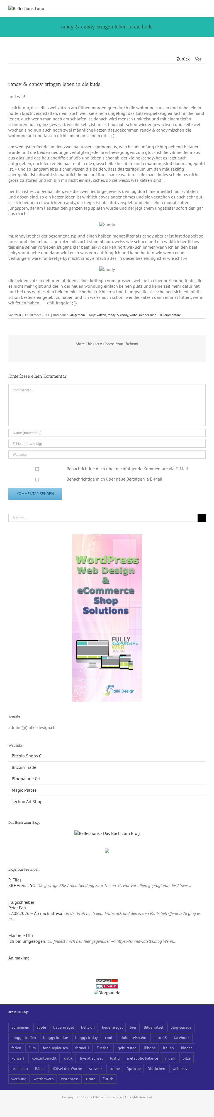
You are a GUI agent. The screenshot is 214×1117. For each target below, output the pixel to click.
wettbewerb (44, 1078)
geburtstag (127, 1047)
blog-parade (181, 1027)
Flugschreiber (21, 902)
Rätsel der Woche (67, 1068)
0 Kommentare (170, 315)
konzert (17, 1058)
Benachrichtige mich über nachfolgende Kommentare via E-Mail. (128, 468)
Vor (198, 59)
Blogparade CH (26, 778)
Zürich (108, 1078)
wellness (179, 1068)
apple (41, 1027)
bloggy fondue (55, 1037)
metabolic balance (142, 1058)
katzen (101, 315)
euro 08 (160, 1037)
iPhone (150, 1047)
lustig (115, 1058)
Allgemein (77, 315)
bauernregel (63, 1027)
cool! (109, 1037)
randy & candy (118, 315)
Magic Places (24, 790)
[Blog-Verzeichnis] (107, 987)
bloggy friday (86, 1037)
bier (133, 1027)
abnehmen (20, 1027)
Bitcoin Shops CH (28, 756)
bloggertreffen (23, 1037)
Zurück (183, 59)
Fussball (104, 1047)
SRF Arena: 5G (21, 885)
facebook (181, 1037)
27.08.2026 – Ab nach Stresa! (36, 913)
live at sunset (91, 1058)
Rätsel (40, 1068)
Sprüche (134, 1068)
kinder (186, 1047)
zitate (90, 1078)
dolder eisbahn (133, 1037)
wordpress (70, 1078)
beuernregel (112, 1027)
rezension (19, 1068)
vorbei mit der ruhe (143, 315)
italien (168, 1047)
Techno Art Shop (27, 801)
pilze (187, 1058)
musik (170, 1058)
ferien (16, 1047)
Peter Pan (17, 907)
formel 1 (82, 1047)
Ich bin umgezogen (26, 941)
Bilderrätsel (153, 1027)
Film (32, 1047)
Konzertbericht (44, 1058)
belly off (88, 1027)
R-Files (14, 880)
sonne (115, 1068)
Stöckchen (156, 1068)
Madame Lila (20, 935)
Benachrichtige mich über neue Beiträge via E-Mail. (115, 479)
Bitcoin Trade (24, 767)
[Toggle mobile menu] (203, 8)
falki (17, 315)
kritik (68, 1058)
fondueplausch (55, 1047)
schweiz (95, 1068)
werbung (18, 1078)
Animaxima (19, 958)
